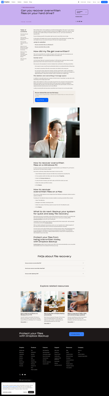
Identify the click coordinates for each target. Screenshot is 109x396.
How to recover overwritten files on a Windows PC (24, 38)
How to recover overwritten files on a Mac (24, 43)
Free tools (21, 365)
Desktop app (21, 350)
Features (21, 356)
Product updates (34, 369)
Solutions (21, 358)
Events (67, 352)
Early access (21, 361)
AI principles (56, 361)
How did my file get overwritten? (24, 34)
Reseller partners (69, 363)
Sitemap (56, 363)
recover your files (37, 231)
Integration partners (70, 365)
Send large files (46, 350)
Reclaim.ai (33, 363)
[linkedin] (79, 21)
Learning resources (58, 365)
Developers (68, 358)
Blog (67, 350)
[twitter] (76, 21)
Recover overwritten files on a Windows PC (44, 44)
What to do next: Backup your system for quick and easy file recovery (24, 48)
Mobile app (21, 352)
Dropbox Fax (33, 365)
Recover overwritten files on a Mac (42, 46)
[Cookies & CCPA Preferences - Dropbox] (18, 388)
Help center (56, 350)
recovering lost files (38, 219)
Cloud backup (45, 358)
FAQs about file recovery (23, 59)
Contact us (56, 352)
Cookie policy (57, 356)
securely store (69, 228)
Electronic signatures (47, 361)
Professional (33, 352)
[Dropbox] (6, 2)
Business (32, 354)
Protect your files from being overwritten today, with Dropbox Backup (23, 54)
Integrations (21, 354)
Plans (32, 367)
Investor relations (81, 354)
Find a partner (69, 367)
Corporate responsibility (82, 356)
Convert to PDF (46, 363)
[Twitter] (20, 375)
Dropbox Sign (33, 361)
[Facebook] (22, 375)
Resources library (69, 356)
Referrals (68, 361)
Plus (32, 350)
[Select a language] (78, 2)
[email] (81, 21)
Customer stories (69, 354)
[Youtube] (25, 375)
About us (79, 350)
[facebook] (78, 21)
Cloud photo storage (47, 354)
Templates (21, 363)
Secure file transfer (46, 356)
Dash (32, 358)
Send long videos (46, 352)
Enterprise (33, 356)
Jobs (79, 352)
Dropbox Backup (48, 222)
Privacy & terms (57, 354)
